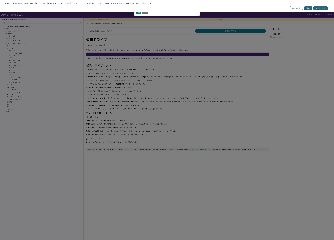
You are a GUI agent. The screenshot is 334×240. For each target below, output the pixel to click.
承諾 (308, 8)
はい (138, 12)
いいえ (145, 12)
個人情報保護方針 (20, 3)
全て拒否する (320, 8)
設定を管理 (296, 8)
